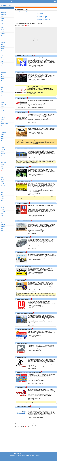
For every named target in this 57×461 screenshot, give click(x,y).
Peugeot (3, 147)
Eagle (2, 55)
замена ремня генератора (43, 19)
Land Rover (3, 104)
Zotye (2, 209)
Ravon (2, 158)
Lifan (2, 108)
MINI (2, 130)
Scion (2, 175)
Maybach (3, 119)
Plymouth (3, 149)
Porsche (3, 153)
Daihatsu (3, 46)
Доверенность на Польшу (6, 5)
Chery (2, 31)
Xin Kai (2, 207)
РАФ (2, 228)
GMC (2, 70)
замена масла (40, 13)
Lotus (2, 113)
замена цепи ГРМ (41, 17)
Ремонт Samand (19, 11)
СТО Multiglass (21, 252)
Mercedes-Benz (4, 123)
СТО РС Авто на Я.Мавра (24, 329)
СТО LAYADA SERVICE (24, 221)
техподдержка (18, 455)
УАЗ (2, 230)
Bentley (2, 18)
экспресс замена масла (43, 11)
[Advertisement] (28, 439)
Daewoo (3, 42)
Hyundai (3, 80)
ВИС (2, 213)
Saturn (2, 173)
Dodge (2, 50)
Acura (2, 10)
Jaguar (2, 91)
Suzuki (2, 190)
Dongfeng (3, 53)
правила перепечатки (25, 455)
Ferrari (2, 59)
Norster (2, 138)
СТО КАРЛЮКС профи (23, 181)
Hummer (3, 78)
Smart (2, 183)
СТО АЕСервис (21, 98)
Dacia (2, 40)
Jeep (2, 93)
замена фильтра (41, 14)
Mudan (2, 134)
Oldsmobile (3, 143)
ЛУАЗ (2, 222)
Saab (2, 166)
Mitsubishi (3, 132)
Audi (2, 16)
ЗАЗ (2, 218)
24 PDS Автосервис (23, 203)
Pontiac (2, 151)
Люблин (3, 224)
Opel (2, 145)
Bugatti (2, 23)
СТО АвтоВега (21, 387)
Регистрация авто (34, 3)
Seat (2, 177)
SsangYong (3, 185)
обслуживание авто (30, 11)
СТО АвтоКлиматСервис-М (25, 55)
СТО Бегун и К (21, 357)
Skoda (2, 181)
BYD (2, 27)
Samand (3, 170)
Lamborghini (4, 100)
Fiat (2, 61)
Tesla (2, 194)
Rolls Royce (3, 162)
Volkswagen (3, 200)
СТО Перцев (20, 72)
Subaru (2, 188)
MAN (2, 115)
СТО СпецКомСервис (23, 237)
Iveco (2, 87)
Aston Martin (4, 14)
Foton (2, 65)
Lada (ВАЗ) (3, 98)
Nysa (2, 140)
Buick (2, 25)
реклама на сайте (12, 455)
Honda (2, 76)
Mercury (3, 125)
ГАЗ (2, 215)
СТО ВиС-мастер (22, 343)
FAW (2, 57)
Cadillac (3, 29)
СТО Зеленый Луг (22, 112)
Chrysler (3, 35)
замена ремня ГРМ (42, 16)
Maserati (3, 117)
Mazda (2, 121)
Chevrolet (3, 33)
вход (55, 1)
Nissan (2, 136)
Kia (1, 95)
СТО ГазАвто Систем (23, 406)
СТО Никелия (21, 280)
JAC (2, 89)
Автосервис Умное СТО (24, 266)
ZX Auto (3, 211)
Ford (2, 63)
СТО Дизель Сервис (23, 167)
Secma (2, 179)
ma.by (2, 1)
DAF (2, 44)
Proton (2, 155)
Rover (2, 164)
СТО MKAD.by (21, 126)
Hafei (2, 74)
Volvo (2, 203)
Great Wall (3, 72)
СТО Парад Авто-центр (24, 299)
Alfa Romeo (3, 12)
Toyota (2, 198)
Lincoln (2, 110)
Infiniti (2, 83)
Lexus (2, 106)
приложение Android (34, 455)
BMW (2, 20)
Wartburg (3, 205)
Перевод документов (5, 3)
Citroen (2, 38)
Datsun (2, 48)
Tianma (2, 196)
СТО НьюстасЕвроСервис (25, 148)
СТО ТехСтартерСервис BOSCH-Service (29, 372)
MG (2, 128)
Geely (2, 68)
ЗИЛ (2, 220)
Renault (3, 160)
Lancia (2, 102)
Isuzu (2, 85)
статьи (39, 455)
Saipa (2, 168)
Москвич (3, 226)
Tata (2, 192)
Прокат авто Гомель (20, 3)
